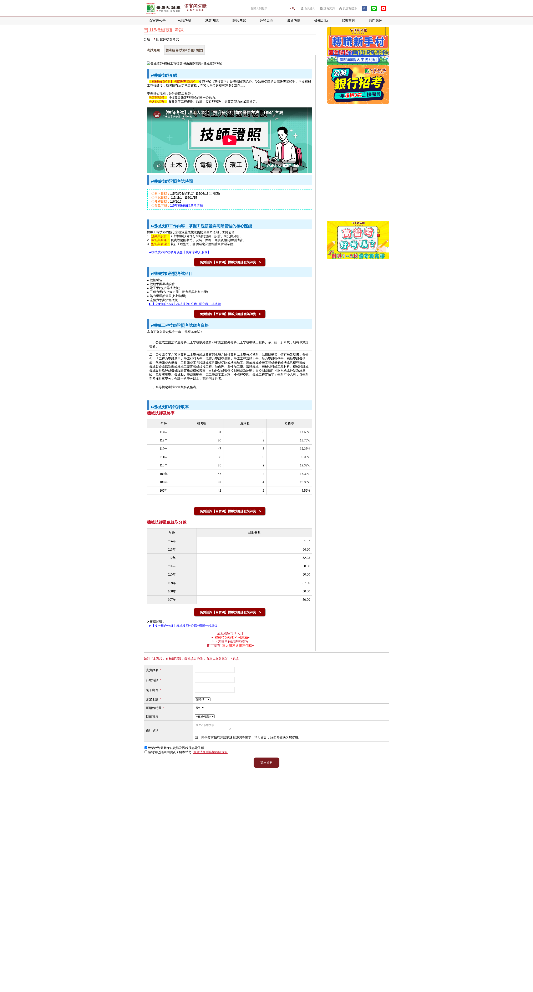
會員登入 (309, 8)
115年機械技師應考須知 (186, 205)
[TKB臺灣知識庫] (163, 8)
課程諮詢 (329, 8)
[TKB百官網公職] (195, 8)
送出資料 (266, 762)
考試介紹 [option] (153, 50)
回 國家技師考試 (167, 39)
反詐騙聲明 (350, 8)
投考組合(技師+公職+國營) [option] (184, 50)
